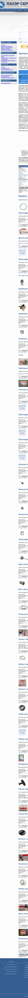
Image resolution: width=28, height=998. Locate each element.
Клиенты (25, 10)
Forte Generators (22, 181)
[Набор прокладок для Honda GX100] (22, 735)
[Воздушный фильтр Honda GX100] (21, 760)
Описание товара (23, 226)
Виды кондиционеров (6, 75)
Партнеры (20, 10)
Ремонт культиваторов (7, 47)
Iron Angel (21, 184)
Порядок (21, 177)
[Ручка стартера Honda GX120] (23, 636)
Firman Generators (23, 180)
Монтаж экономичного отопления (10, 969)
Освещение (4, 61)
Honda (20, 183)
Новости (14, 10)
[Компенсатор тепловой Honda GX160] (22, 511)
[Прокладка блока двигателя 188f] (23, 209)
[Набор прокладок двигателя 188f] (23, 885)
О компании (8, 10)
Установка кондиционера (7, 77)
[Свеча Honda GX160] (23, 810)
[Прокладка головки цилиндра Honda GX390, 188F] (22, 256)
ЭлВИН (3, 67)
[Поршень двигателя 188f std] (22, 335)
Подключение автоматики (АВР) (10, 966)
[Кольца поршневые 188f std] (23, 611)
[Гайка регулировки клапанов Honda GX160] (22, 711)
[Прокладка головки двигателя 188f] (22, 536)
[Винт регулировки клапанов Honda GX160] (22, 586)
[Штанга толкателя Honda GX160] (22, 686)
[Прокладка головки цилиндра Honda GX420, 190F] (22, 436)
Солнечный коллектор (7, 69)
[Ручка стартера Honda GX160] (22, 785)
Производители (5, 76)
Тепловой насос (5, 68)
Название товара (23, 171)
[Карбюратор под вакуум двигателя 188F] (22, 285)
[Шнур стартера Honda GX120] (22, 661)
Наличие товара (22, 176)
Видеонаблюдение (6, 83)
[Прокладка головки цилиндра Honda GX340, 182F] (22, 411)
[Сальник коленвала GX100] (23, 386)
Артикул (20, 172)
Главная (2, 10)
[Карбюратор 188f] (22, 310)
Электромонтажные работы (8, 60)
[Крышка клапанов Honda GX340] (22, 461)
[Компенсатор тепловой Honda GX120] (23, 935)
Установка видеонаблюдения (10, 973)
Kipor (20, 185)
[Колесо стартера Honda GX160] (22, 835)
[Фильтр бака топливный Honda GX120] (22, 486)
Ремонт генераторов (6, 46)
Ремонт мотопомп (5, 48)
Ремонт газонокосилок (7, 50)
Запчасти (3, 45)
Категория (21, 173)
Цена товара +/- (22, 170)
